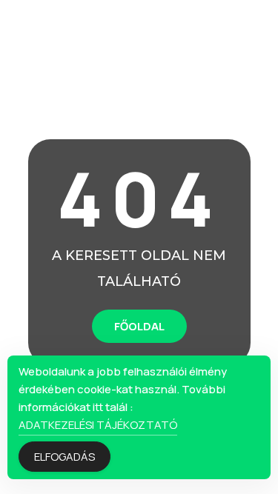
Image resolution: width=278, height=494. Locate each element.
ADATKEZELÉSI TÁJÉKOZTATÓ (98, 425)
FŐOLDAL (139, 326)
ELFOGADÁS (64, 456)
